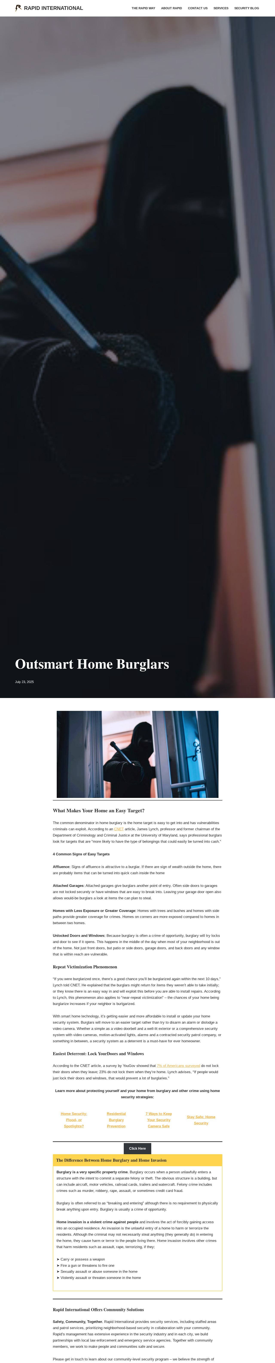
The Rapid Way (143, 8)
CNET (119, 829)
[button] (137, 1148)
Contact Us (198, 8)
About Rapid (171, 8)
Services (221, 8)
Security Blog (246, 8)
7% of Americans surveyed (178, 1066)
